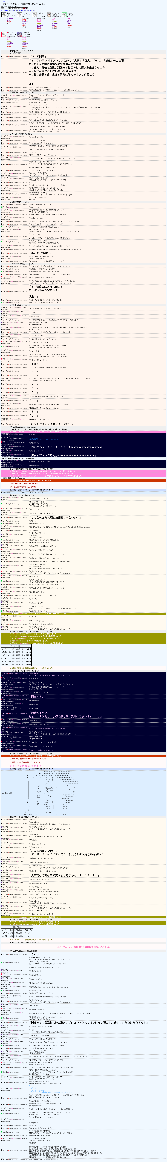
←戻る (3, 2)
